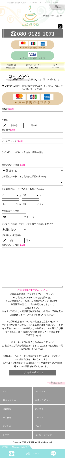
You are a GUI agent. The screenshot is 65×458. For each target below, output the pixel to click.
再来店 (34, 125)
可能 (11, 240)
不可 (28, 240)
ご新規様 (13, 125)
